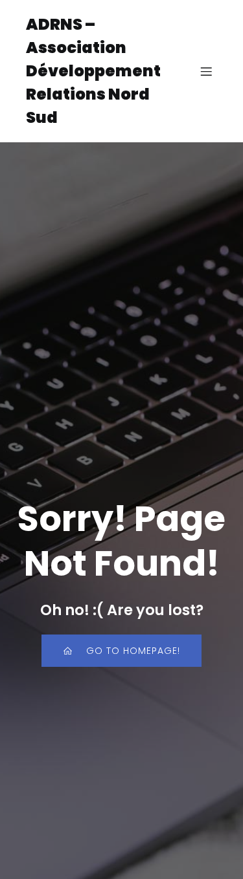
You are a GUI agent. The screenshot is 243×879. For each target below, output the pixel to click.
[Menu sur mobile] (206, 71)
